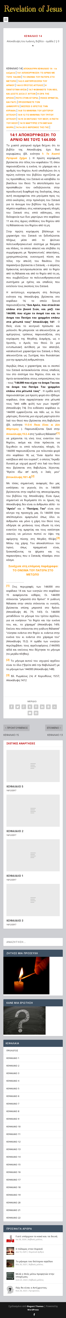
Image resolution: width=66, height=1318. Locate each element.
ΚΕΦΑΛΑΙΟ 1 (14, 876)
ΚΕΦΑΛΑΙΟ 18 (13, 1187)
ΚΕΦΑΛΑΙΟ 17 (13, 1179)
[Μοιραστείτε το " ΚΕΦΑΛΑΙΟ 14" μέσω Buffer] (48, 707)
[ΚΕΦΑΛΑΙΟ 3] (33, 900)
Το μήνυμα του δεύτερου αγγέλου (34, 1261)
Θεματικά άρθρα (36, 1252)
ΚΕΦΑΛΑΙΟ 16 (13, 1172)
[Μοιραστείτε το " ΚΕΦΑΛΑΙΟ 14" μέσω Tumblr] (30, 707)
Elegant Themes (35, 1306)
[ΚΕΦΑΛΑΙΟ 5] (33, 766)
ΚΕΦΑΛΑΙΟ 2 (14, 831)
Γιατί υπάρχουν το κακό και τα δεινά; (37, 1236)
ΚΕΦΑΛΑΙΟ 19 (13, 1194)
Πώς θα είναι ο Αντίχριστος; (31, 1287)
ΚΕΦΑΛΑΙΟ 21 (13, 1210)
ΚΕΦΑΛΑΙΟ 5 (14, 786)
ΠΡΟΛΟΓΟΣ (12, 1050)
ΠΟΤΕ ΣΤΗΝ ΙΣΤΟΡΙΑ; (27, 97)
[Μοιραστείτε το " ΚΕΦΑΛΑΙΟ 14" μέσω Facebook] (11, 707)
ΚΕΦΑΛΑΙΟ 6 (12, 1096)
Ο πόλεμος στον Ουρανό (29, 1248)
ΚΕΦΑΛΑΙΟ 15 (13, 1164)
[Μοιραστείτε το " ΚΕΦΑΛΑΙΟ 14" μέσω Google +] (24, 707)
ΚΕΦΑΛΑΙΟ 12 (13, 1141)
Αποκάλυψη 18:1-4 (18, 477)
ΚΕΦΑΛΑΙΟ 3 (14, 920)
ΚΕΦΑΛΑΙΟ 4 (12, 1080)
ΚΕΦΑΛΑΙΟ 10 (13, 1126)
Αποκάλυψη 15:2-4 (17, 434)
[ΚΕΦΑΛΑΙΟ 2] (33, 811)
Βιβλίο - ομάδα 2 (45, 41)
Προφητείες (34, 1290)
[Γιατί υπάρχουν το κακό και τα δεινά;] (10, 1238)
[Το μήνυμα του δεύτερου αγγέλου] (10, 1263)
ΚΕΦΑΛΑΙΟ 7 (12, 1103)
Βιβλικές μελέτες (35, 1239)
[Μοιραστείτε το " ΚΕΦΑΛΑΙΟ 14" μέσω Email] (30, 713)
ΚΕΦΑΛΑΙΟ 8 (12, 1111)
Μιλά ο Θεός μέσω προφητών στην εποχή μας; (35, 1275)
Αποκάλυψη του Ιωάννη (20, 41)
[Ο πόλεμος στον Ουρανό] (10, 1251)
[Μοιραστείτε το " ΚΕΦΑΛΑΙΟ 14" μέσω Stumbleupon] (54, 707)
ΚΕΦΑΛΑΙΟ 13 (13, 1149)
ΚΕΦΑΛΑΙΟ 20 (13, 1202)
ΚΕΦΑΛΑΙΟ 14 (13, 1156)
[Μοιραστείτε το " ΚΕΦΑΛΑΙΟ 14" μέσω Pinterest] (36, 707)
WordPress (33, 1309)
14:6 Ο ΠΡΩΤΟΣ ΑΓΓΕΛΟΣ (29, 85)
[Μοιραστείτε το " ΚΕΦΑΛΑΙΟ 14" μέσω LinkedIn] (42, 707)
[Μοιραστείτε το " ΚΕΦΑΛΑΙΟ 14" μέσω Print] (36, 713)
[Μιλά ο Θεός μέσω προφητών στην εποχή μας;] (10, 1276)
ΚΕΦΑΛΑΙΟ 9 (12, 1118)
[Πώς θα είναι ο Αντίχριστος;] (10, 1290)
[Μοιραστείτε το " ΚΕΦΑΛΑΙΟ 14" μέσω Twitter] (18, 707)
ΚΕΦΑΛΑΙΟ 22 (13, 1217)
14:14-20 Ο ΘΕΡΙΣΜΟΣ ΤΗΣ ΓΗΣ (32, 127)
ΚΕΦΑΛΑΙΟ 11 (13, 1134)
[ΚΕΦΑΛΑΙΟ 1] (33, 855)
